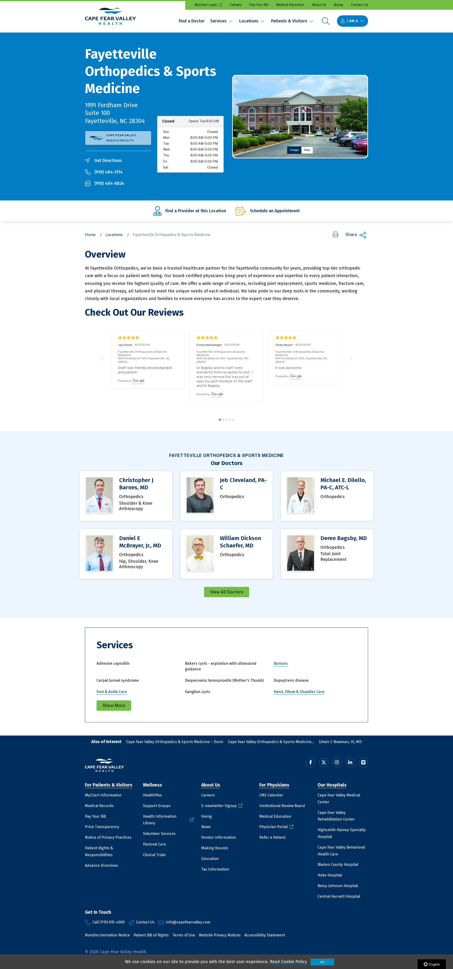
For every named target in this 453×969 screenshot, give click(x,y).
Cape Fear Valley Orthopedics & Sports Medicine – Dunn (174, 742)
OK (322, 962)
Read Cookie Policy (288, 961)
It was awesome (288, 368)
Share (351, 234)
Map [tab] (307, 150)
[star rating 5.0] (148, 338)
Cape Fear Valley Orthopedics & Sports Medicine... (271, 742)
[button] (335, 235)
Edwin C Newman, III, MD (340, 742)
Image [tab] (294, 150)
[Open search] (325, 21)
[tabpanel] (300, 117)
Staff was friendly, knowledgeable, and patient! (146, 370)
